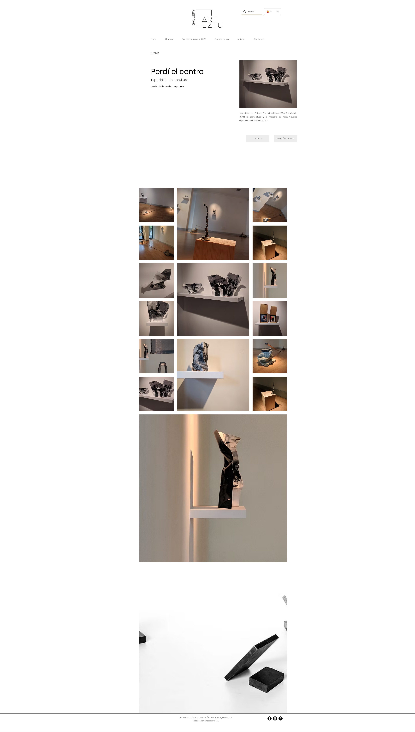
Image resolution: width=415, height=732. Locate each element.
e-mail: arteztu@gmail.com (220, 717)
